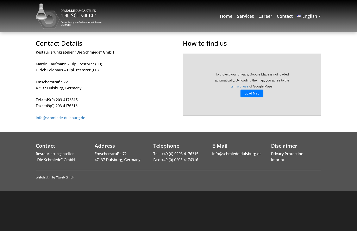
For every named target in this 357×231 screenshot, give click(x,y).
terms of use (240, 86)
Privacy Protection (287, 153)
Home (226, 17)
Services (245, 17)
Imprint (277, 159)
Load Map (252, 93)
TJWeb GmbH (65, 177)
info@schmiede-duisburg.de (60, 117)
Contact (285, 17)
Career (265, 17)
